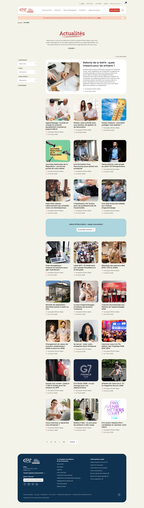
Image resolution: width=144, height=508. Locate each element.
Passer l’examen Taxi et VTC (99, 462)
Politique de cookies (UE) (64, 494)
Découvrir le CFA (115, 3)
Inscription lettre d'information (33, 480)
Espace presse (61, 486)
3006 (82, 3)
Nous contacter (114, 10)
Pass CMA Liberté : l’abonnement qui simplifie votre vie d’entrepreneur (57, 206)
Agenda (106, 3)
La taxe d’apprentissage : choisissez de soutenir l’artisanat (84, 307)
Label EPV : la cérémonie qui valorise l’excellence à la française (85, 268)
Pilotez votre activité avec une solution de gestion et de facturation (85, 125)
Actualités (99, 3)
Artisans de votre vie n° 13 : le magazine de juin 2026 (113, 384)
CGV (35, 494)
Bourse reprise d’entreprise (98, 473)
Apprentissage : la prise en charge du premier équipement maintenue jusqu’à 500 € (57, 126)
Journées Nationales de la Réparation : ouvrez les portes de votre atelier (57, 166)
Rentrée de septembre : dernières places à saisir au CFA (57, 307)
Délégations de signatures (65, 481)
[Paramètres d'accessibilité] (119, 494)
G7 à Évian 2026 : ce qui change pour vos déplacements (84, 385)
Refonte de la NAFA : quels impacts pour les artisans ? (99, 64)
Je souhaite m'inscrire (85, 229)
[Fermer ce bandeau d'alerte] (123, 18)
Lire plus (71, 48)
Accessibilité (43, 494)
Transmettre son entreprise (98, 468)
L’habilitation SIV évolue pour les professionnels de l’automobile (85, 206)
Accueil (20, 22)
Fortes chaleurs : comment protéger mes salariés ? (113, 124)
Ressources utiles (94, 10)
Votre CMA (89, 3)
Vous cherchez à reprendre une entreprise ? (57, 424)
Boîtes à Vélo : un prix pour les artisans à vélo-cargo (85, 424)
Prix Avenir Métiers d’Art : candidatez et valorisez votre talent (114, 425)
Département (22, 60)
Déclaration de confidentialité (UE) (82, 494)
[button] (27, 64)
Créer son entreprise (96, 465)
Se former (82, 10)
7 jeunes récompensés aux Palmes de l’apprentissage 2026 (113, 307)
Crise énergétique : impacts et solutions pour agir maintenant (57, 268)
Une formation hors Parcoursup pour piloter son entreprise (86, 166)
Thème (20, 68)
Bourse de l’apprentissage (98, 476)
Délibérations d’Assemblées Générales (68, 478)
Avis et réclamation (96, 470)
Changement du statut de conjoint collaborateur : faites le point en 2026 (57, 346)
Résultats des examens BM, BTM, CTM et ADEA (113, 267)
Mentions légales (28, 494)
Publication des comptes (64, 475)
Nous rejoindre (61, 472)
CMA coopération (95, 479)
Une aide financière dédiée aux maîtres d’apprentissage (113, 206)
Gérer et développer (69, 10)
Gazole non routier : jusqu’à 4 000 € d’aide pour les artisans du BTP (57, 385)
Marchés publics (62, 483)
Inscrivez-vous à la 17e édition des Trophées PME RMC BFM (113, 346)
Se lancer (57, 10)
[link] (73, 442)
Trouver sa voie (46, 10)
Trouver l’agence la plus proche (33, 473)
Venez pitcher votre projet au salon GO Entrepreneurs (113, 165)
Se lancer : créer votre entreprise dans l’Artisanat (85, 345)
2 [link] (51, 442)
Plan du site (52, 494)
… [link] (59, 442)
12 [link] (63, 442)
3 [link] (55, 442)
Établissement (23, 76)
